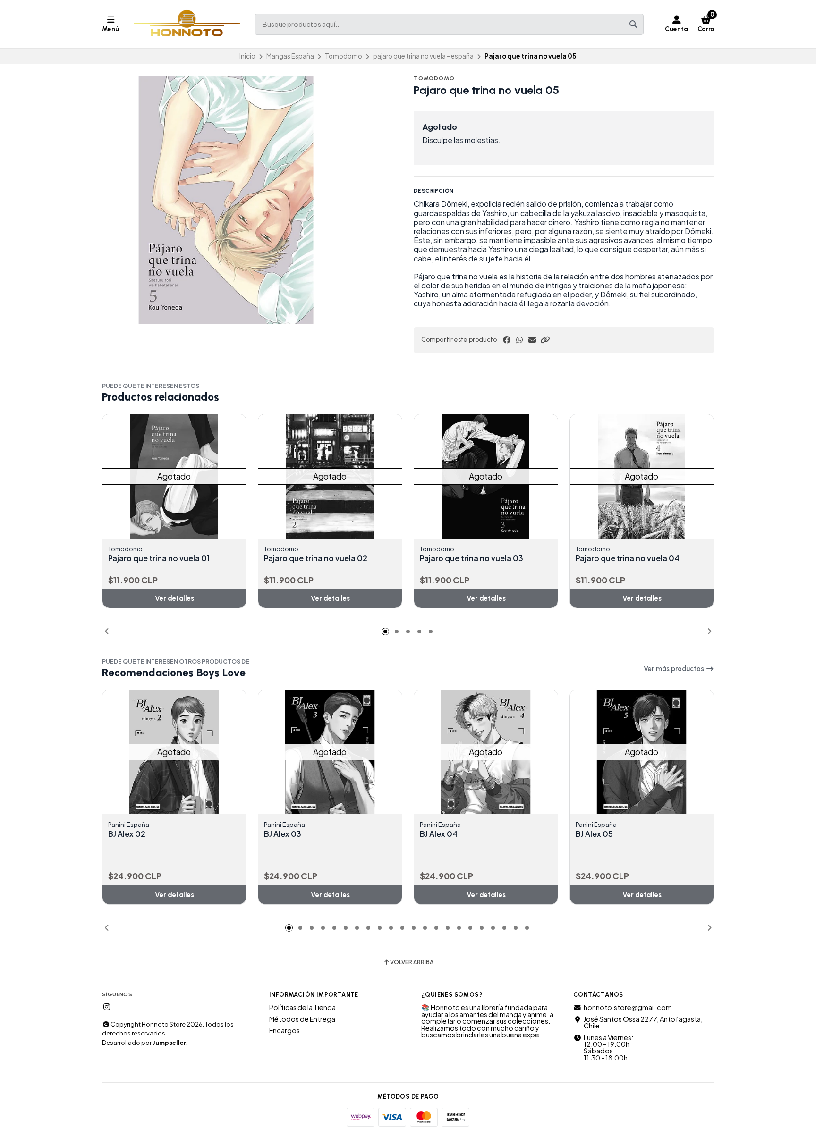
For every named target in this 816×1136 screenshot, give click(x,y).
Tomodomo (343, 56)
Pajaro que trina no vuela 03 (471, 558)
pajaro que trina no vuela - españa (423, 56)
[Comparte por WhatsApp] (519, 340)
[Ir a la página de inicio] (186, 24)
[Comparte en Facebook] (506, 340)
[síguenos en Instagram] (106, 1006)
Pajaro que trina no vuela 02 (315, 558)
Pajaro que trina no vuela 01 (159, 558)
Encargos (284, 1030)
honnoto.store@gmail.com (628, 1007)
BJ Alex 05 (594, 834)
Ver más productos (675, 668)
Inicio (247, 56)
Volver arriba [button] (412, 962)
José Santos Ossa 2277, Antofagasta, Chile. (643, 1022)
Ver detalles (174, 598)
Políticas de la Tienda (302, 1007)
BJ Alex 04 (439, 834)
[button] (545, 340)
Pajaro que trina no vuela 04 (628, 558)
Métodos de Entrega (302, 1019)
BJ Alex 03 (282, 834)
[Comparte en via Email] (532, 340)
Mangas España (290, 56)
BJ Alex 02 (126, 834)
